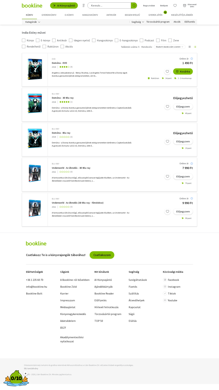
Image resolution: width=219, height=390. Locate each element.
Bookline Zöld (68, 286)
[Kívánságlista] (175, 5)
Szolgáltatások (138, 279)
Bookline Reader (104, 293)
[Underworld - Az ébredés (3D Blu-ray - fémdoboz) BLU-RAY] (35, 208)
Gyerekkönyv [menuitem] (49, 14)
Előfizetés (190, 22)
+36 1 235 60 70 (34, 279)
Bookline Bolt (34, 293)
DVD (54, 59)
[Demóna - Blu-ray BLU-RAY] (35, 139)
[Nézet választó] (190, 47)
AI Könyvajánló (66, 5)
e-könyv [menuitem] (69, 14)
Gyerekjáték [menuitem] (157, 13)
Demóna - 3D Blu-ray (63, 97)
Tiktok (172, 293)
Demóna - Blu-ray (61, 132)
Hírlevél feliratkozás (106, 307)
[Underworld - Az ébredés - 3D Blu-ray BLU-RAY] (35, 173)
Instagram (174, 286)
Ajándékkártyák (103, 286)
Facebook (173, 279)
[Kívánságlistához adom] (167, 71)
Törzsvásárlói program (158, 22)
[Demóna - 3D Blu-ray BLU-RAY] (35, 103)
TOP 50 (98, 320)
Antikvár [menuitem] (111, 14)
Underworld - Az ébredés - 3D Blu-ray (71, 167)
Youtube (172, 300)
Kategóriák (31, 21)
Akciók (177, 22)
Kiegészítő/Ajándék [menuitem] (182, 14)
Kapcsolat (135, 307)
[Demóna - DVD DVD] (35, 69)
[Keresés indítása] (134, 5)
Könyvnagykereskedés (73, 314)
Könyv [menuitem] (29, 14)
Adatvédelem (68, 320)
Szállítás (134, 293)
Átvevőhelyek (136, 300)
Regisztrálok (149, 5)
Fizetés (133, 286)
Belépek (164, 5)
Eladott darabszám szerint (168, 46)
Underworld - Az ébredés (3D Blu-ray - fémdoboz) (78, 202)
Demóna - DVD (59, 63)
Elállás (133, 320)
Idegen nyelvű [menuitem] (132, 14)
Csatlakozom (102, 255)
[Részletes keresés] (84, 5)
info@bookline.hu (36, 286)
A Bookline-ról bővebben (74, 279)
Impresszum (67, 300)
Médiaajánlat (67, 307)
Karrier (64, 293)
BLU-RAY (55, 93)
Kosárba (185, 71)
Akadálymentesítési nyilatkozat (71, 339)
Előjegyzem (183, 106)
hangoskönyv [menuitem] (90, 14)
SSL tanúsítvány (31, 368)
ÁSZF (63, 327)
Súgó (131, 314)
